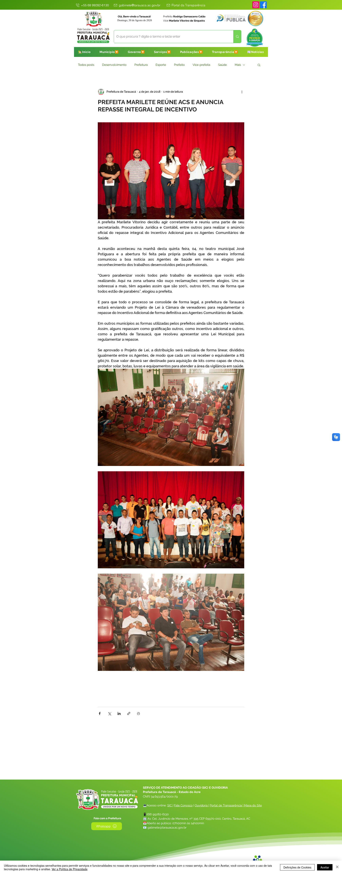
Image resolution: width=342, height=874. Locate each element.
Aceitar (324, 867)
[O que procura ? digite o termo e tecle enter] (237, 36)
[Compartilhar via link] (129, 713)
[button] (109, 52)
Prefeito (179, 65)
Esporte (161, 65)
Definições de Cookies (297, 867)
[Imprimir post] (138, 713)
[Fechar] (337, 867)
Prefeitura (141, 65)
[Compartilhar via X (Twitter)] (109, 713)
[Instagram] (255, 4)
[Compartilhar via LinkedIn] (119, 713)
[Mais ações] (241, 91)
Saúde (222, 65)
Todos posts (86, 65)
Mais (238, 65)
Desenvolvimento (114, 65)
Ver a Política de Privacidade (69, 869)
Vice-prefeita (201, 65)
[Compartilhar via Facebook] (100, 713)
